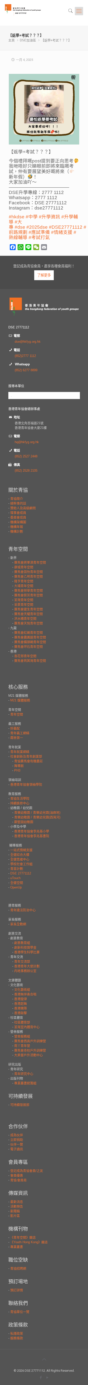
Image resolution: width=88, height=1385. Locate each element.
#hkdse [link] (16, 216)
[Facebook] (40, 1377)
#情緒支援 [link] (61, 232)
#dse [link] (20, 227)
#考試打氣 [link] (39, 237)
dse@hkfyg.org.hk (28, 341)
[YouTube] (47, 1377)
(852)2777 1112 (25, 356)
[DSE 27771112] (29, 12)
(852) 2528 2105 (26, 470)
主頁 (11, 40)
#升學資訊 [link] (49, 216)
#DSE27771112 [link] (65, 227)
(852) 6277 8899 (26, 370)
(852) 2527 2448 (26, 456)
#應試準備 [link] (39, 232)
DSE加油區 (28, 40)
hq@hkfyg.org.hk (27, 442)
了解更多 (44, 275)
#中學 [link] (32, 216)
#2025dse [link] (37, 227)
